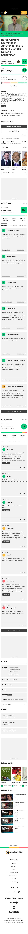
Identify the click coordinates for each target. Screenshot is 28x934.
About (14, 863)
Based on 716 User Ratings (7, 71)
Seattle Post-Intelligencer (13, 387)
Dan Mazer (11, 115)
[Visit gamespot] (14, 903)
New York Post (9, 257)
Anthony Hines (20, 113)
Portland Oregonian (11, 335)
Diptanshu (8, 502)
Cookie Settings (14, 882)
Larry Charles (11, 110)
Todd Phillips (17, 115)
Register (23, 13)
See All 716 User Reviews (14, 630)
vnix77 (7, 476)
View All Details (6, 704)
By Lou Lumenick (6, 276)
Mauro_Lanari (10, 608)
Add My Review (14, 86)
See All (25, 147)
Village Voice (9, 309)
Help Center (14, 866)
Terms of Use (14, 879)
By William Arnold (6, 406)
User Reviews (6, 420)
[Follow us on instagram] (14, 892)
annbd (7, 555)
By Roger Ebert (6, 250)
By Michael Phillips (7, 302)
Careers (14, 869)
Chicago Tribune (10, 283)
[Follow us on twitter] (19, 892)
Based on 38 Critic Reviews (7, 63)
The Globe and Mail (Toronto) (14, 361)
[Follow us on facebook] (9, 892)
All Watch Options (14, 131)
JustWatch (24, 134)
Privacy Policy (14, 872)
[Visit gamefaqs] (14, 912)
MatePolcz (8, 528)
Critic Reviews (6, 203)
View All (24, 203)
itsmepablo (9, 581)
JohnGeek (8, 449)
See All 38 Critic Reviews (14, 411)
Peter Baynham (4, 115)
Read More (6, 462)
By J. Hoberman (6, 328)
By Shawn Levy (6, 354)
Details (4, 661)
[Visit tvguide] (14, 908)
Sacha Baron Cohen (12, 113)
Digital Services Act (14, 876)
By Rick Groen (5, 380)
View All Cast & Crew (8, 172)
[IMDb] (22, 920)
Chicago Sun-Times (11, 231)
